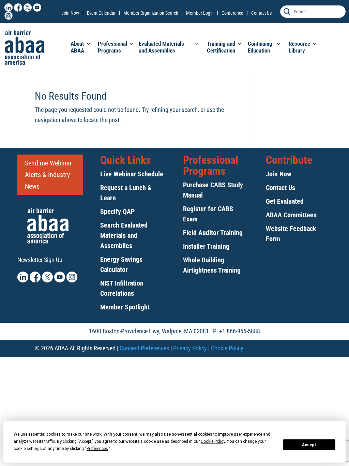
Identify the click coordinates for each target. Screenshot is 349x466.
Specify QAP (117, 211)
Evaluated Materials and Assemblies (161, 47)
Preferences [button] (97, 448)
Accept (309, 444)
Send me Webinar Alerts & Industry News (48, 174)
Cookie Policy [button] (213, 441)
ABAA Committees (291, 215)
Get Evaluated (285, 201)
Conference (232, 13)
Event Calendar (101, 13)
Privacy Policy (190, 348)
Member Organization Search (150, 13)
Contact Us (261, 13)
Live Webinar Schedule (131, 174)
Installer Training (206, 246)
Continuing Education (260, 47)
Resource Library (299, 47)
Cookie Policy (227, 348)
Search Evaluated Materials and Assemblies (124, 235)
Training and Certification (221, 47)
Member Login (200, 13)
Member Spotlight (125, 307)
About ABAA (77, 47)
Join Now (70, 13)
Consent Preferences (144, 348)
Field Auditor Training (213, 233)
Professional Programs (112, 47)
